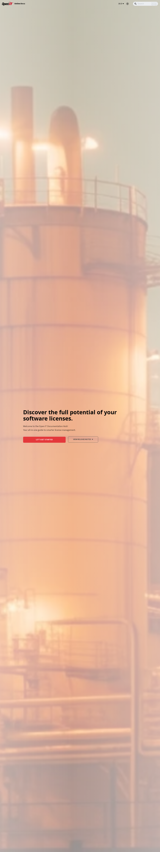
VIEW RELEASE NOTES (83, 439)
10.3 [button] (120, 3)
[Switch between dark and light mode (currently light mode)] (128, 4)
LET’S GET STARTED (44, 439)
